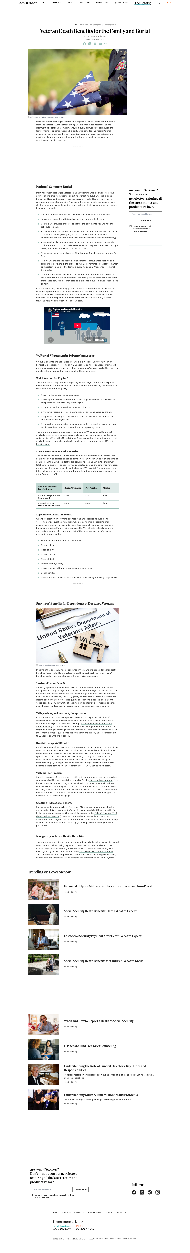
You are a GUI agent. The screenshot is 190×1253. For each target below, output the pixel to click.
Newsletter (79, 1212)
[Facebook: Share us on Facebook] (84, 44)
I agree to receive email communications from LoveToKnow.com (142, 228)
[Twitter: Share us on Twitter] (89, 44)
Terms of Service (129, 1238)
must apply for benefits (58, 525)
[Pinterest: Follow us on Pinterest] (150, 1192)
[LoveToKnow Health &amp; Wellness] (62, 1227)
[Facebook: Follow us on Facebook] (134, 1192)
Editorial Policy (94, 1212)
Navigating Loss (95, 25)
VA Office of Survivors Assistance (96, 851)
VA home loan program (100, 780)
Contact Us (121, 1212)
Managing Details (110, 25)
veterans (68, 192)
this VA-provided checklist (58, 223)
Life (75, 25)
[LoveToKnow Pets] (85, 1227)
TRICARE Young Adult (93, 765)
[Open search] (159, 3)
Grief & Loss (83, 25)
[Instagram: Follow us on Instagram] (157, 1192)
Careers (108, 1212)
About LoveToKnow (62, 1212)
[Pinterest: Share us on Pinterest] (95, 44)
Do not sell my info (100, 1238)
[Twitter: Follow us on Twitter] (142, 1192)
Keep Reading (71, 891)
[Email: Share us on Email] (100, 44)
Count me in (145, 220)
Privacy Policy (115, 1238)
